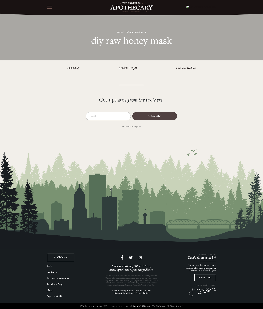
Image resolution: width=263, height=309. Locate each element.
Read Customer (139, 290)
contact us (205, 277)
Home (120, 31)
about (50, 290)
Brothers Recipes (128, 68)
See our (119, 290)
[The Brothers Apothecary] (131, 7)
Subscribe (154, 116)
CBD (60, 257)
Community (73, 68)
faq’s (49, 265)
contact (52, 272)
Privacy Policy (142, 293)
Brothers (55, 284)
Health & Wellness (186, 68)
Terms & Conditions (123, 293)
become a (58, 278)
